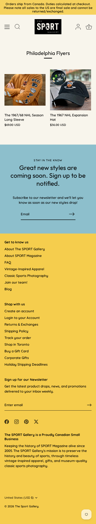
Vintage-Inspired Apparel (24, 269)
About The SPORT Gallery (24, 249)
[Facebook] (6, 421)
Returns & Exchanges (21, 324)
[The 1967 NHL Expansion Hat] (70, 89)
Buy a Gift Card (16, 351)
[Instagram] (16, 421)
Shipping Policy (16, 331)
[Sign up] (89, 405)
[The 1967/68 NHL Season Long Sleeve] (25, 89)
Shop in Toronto (16, 344)
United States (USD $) (19, 497)
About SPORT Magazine (23, 256)
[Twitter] (36, 421)
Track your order (17, 338)
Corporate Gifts (16, 358)
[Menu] (7, 27)
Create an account (19, 311)
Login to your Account (22, 318)
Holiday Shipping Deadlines (26, 364)
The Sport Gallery (26, 506)
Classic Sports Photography (26, 276)
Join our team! (15, 282)
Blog (8, 289)
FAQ (7, 262)
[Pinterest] (26, 421)
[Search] (17, 27)
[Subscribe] (72, 214)
